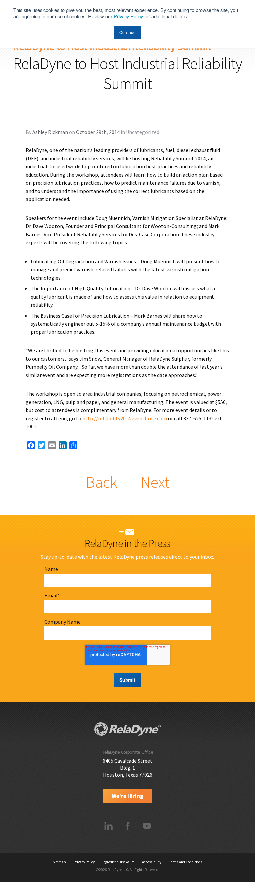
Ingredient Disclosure (118, 862)
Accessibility (151, 862)
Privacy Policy (128, 16)
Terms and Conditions (185, 862)
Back (101, 482)
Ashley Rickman (50, 132)
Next (154, 482)
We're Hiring (127, 796)
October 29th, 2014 (98, 132)
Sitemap (59, 862)
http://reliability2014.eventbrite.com (124, 418)
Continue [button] (127, 32)
